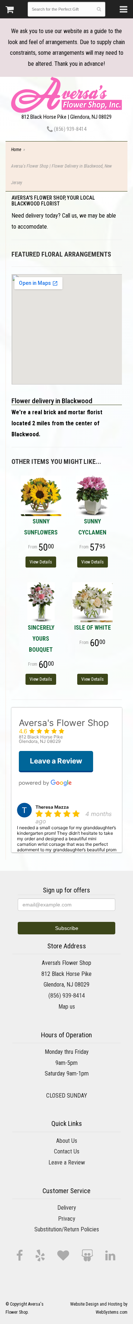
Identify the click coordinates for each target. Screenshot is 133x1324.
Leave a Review (66, 1162)
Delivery (66, 1207)
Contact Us (66, 1151)
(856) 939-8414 (69, 129)
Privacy (66, 1218)
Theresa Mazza (52, 807)
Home (16, 149)
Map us (66, 1006)
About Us (66, 1140)
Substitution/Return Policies (66, 1229)
